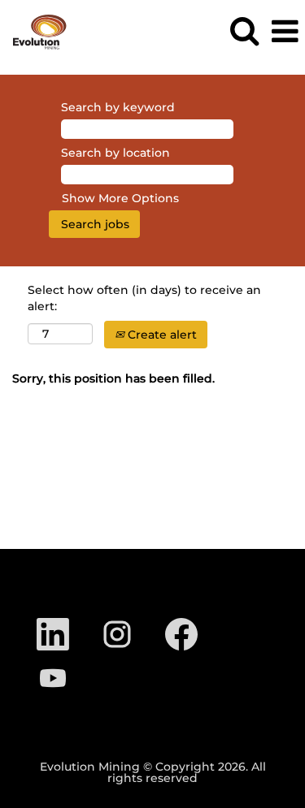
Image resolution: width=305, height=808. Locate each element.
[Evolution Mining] (34, 31)
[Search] (244, 30)
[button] (284, 31)
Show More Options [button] (120, 198)
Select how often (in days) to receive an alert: (144, 298)
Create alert (160, 334)
